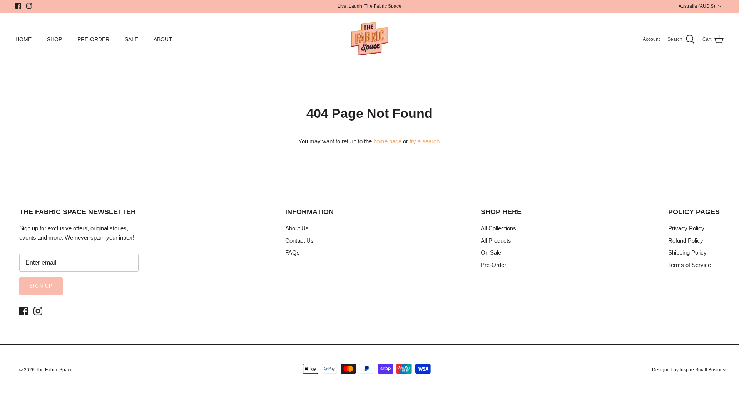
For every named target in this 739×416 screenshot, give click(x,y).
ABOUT (163, 39)
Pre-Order (493, 265)
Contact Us (299, 240)
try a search (425, 141)
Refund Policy (685, 240)
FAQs (292, 252)
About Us (297, 228)
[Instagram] (29, 6)
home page (387, 141)
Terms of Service (689, 265)
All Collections (498, 228)
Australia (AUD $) (697, 6)
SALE (131, 39)
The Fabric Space (54, 369)
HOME (23, 39)
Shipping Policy (687, 252)
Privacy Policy (686, 228)
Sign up (41, 286)
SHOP (54, 39)
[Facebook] (18, 6)
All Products (496, 240)
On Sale (491, 252)
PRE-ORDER (93, 39)
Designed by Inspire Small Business (689, 369)
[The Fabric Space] (369, 39)
